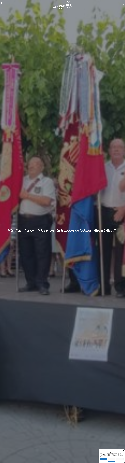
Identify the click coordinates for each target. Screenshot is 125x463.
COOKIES (109, 461)
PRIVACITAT (113, 461)
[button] (123, 450)
